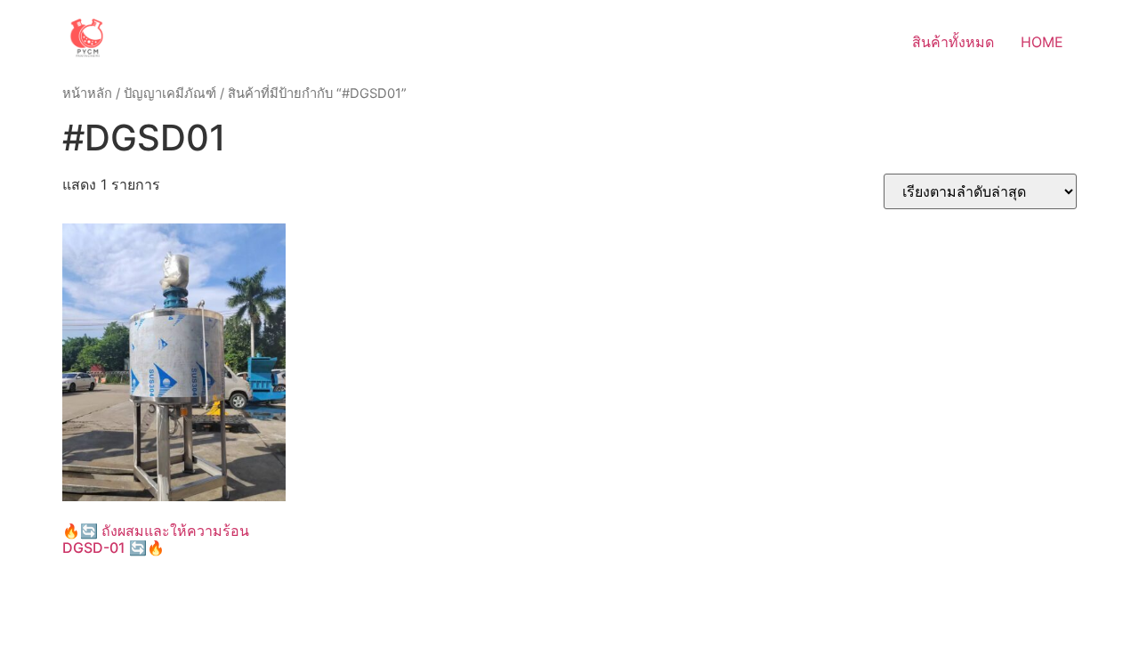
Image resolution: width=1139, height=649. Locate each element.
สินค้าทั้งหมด (953, 42)
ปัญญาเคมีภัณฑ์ (170, 93)
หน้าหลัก (87, 93)
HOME (1042, 42)
